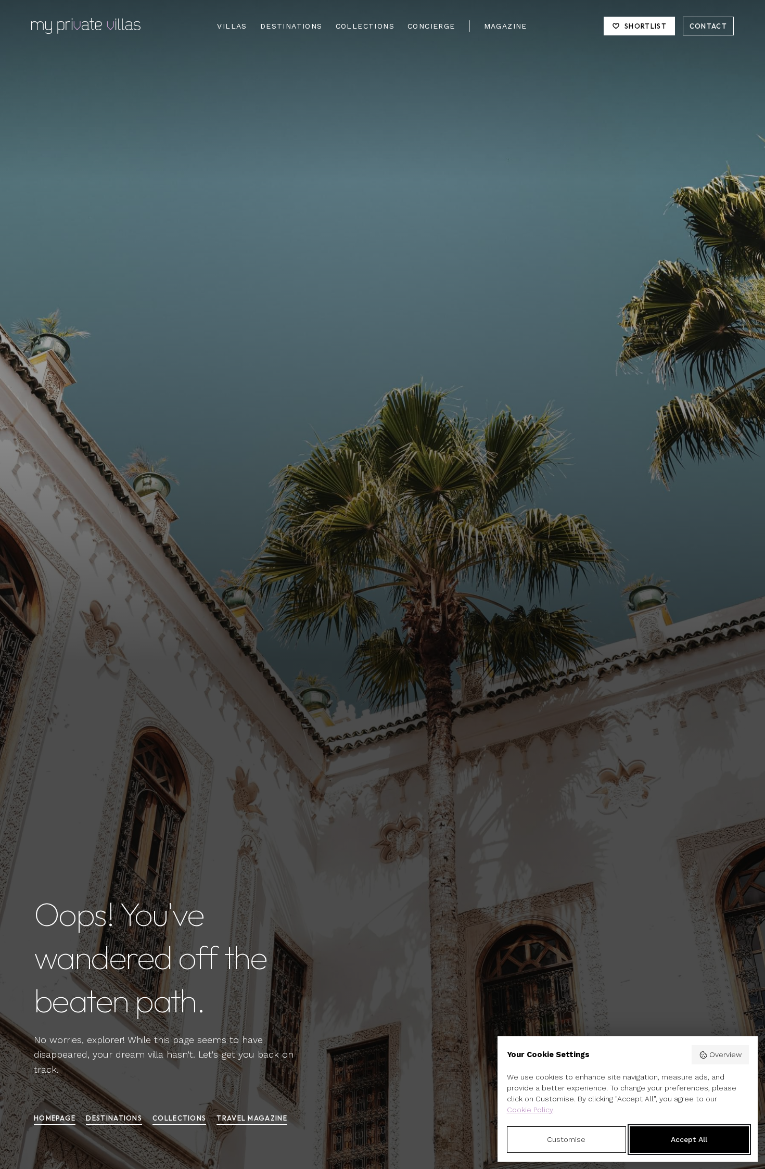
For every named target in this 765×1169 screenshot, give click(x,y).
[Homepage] (86, 26)
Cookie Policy (530, 1110)
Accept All (689, 1139)
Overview (725, 1054)
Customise (566, 1139)
